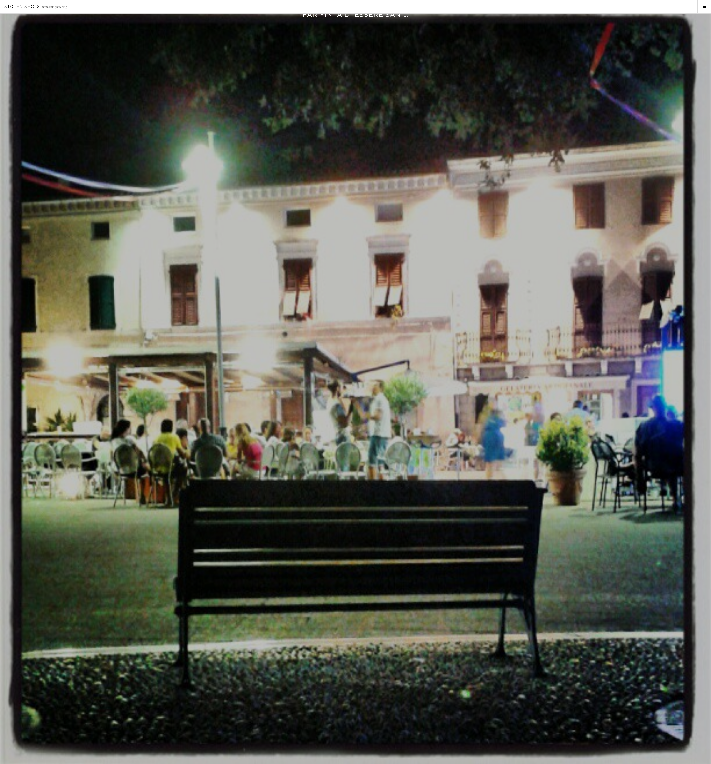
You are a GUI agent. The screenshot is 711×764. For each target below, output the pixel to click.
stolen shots (22, 6)
